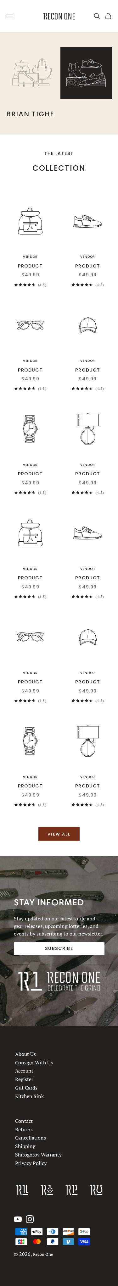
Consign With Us (34, 1062)
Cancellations (30, 1137)
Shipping (25, 1146)
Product (30, 266)
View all (59, 834)
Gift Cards (26, 1087)
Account (24, 1070)
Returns (24, 1129)
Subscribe (59, 948)
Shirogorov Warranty (38, 1154)
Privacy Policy (31, 1163)
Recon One (43, 1254)
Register (24, 1079)
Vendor (30, 256)
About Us (25, 1054)
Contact (24, 1121)
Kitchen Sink (29, 1095)
